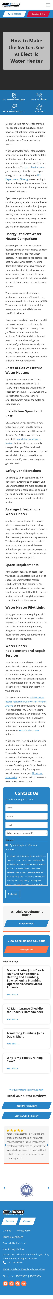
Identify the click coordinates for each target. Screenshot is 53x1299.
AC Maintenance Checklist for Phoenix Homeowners (25, 1010)
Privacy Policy (23, 1230)
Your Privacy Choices (13, 1249)
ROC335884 (35, 1276)
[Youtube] (23, 1283)
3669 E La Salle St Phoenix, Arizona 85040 (24, 1269)
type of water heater (35, 167)
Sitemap (7, 1230)
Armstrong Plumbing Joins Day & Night (25, 1034)
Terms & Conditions (13, 1236)
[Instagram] (11, 1283)
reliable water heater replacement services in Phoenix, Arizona (25, 701)
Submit (12, 893)
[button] (48, 4)
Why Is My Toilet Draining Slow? (25, 1059)
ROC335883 (21, 1276)
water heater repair (29, 730)
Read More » (12, 994)
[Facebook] (17, 1283)
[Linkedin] (5, 1283)
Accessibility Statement (14, 1243)
